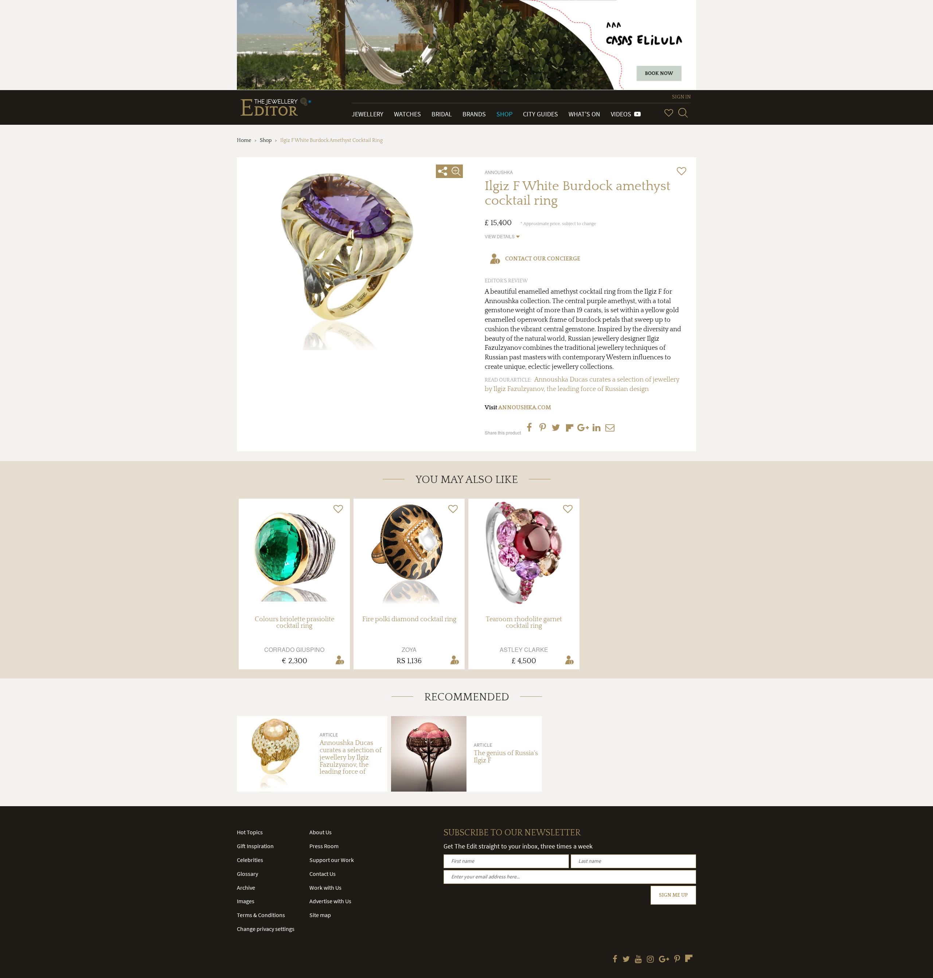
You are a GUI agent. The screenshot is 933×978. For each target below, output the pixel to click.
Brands (474, 114)
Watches (407, 114)
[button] (502, 236)
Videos (622, 114)
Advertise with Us (330, 901)
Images (245, 901)
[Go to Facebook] (615, 960)
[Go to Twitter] (626, 960)
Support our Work (331, 859)
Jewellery (367, 114)
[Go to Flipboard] (688, 958)
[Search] (683, 112)
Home (244, 140)
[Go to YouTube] (638, 960)
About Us (320, 832)
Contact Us (322, 873)
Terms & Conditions (261, 915)
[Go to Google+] (664, 960)
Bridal (442, 114)
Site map (320, 915)
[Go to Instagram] (650, 960)
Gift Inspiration (255, 846)
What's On (584, 114)
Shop (504, 114)
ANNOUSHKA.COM (524, 407)
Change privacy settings (265, 928)
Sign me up (673, 895)
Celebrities (250, 859)
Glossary (247, 873)
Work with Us (325, 887)
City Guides (540, 114)
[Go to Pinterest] (677, 960)
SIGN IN (681, 97)
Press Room (324, 846)
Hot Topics (250, 832)
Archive (246, 887)
